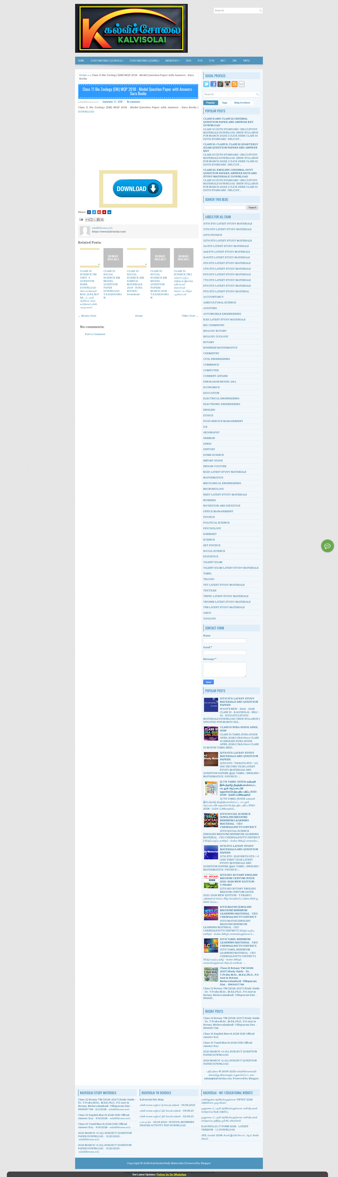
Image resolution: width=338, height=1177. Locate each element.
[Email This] (87, 220)
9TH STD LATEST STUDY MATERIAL (226, 291)
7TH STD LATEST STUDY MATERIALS (227, 280)
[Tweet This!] (94, 212)
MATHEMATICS (213, 477)
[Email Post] (81, 219)
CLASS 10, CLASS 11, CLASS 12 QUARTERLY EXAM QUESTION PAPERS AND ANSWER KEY (230, 147)
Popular (210, 102)
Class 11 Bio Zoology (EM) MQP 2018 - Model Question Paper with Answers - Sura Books (138, 91)
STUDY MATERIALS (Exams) (144, 60)
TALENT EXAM (212, 562)
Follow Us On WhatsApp (171, 1174)
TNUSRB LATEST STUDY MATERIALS (227, 601)
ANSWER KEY (172, 60)
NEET (223, 60)
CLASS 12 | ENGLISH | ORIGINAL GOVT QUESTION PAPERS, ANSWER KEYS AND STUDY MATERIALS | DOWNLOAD (230, 173)
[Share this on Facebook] (89, 212)
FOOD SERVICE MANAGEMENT (223, 421)
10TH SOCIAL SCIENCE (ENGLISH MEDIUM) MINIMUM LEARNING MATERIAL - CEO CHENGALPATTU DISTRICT (238, 820)
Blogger (254, 1078)
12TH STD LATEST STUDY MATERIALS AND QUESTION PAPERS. (239, 756)
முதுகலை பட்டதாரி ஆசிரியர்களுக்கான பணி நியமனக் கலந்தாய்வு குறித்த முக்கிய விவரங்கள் (229, 1119)
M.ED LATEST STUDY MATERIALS (224, 471)
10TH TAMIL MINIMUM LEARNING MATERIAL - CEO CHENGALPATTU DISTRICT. (239, 942)
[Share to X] (95, 220)
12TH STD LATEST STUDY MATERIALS (227, 240)
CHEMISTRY (211, 353)
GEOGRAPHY (211, 432)
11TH (200, 60)
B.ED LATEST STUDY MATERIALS (224, 319)
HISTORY (209, 449)
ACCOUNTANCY (213, 296)
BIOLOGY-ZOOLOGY (215, 336)
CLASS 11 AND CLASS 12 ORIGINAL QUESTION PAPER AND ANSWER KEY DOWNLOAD (228, 122)
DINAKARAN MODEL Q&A (219, 381)
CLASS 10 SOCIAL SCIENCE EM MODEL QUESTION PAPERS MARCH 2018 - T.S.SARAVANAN (159, 284)
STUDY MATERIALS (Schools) (107, 60)
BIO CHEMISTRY (214, 325)
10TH (188, 60)
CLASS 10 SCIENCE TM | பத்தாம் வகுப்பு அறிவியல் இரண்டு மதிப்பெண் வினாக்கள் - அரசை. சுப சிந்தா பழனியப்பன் (183, 283)
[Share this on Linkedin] (109, 212)
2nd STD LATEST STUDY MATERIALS (226, 251)
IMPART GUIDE (213, 460)
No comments (133, 102)
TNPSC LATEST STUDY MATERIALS (225, 596)
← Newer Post (87, 315)
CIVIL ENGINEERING (216, 358)
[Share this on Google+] (99, 212)
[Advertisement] (138, 141)
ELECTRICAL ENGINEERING (221, 398)
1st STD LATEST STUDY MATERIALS (226, 246)
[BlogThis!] (91, 220)
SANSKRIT (210, 534)
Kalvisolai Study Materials (166, 1163)
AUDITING (210, 308)
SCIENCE (209, 539)
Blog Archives (242, 102)
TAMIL (207, 573)
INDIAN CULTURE (215, 466)
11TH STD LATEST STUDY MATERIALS (227, 229)
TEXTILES (209, 590)
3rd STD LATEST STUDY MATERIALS (226, 257)
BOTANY (208, 342)
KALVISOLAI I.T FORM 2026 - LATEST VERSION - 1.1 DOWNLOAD (224, 1128)
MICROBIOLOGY (213, 488)
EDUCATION (211, 392)
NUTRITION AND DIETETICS (221, 505)
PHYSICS (209, 517)
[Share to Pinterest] (102, 220)
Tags (224, 102)
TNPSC (246, 60)
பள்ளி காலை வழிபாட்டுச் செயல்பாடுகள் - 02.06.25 (167, 1116)
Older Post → (190, 315)
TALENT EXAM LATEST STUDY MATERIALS (231, 567)
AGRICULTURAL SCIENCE (219, 302)
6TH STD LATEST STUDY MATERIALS (227, 274)
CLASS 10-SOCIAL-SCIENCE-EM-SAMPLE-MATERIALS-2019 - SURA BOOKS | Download (136, 283)
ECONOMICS (211, 387)
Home (81, 60)
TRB (234, 60)
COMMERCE (211, 364)
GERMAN (209, 438)
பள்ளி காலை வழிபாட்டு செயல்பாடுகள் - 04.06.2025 (167, 1105)
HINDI (207, 443)
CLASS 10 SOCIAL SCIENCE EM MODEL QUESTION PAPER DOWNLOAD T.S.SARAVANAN (112, 284)
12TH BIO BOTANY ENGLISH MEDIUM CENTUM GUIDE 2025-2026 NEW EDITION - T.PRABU (238, 879)
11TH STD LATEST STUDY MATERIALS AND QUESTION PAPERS (239, 849)
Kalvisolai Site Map (152, 1099)
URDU (207, 612)
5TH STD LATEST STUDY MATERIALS (227, 268)
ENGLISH (209, 409)
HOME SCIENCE (213, 454)
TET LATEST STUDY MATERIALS (224, 584)
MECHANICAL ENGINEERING (222, 483)
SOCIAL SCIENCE (214, 551)
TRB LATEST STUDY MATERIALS (224, 607)
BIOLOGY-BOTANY (215, 330)
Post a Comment (95, 334)
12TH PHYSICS (212, 234)
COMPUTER (211, 370)
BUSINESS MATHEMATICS (220, 347)
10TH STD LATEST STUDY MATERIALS (227, 223)
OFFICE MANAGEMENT (218, 511)
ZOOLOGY (209, 618)
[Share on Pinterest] (104, 212)
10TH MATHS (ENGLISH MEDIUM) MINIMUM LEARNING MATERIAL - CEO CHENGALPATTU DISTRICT (239, 911)
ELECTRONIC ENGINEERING (221, 404)
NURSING (209, 500)
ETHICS (208, 415)
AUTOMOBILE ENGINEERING (222, 313)
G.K (205, 426)
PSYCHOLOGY (212, 528)
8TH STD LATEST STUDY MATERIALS (227, 285)
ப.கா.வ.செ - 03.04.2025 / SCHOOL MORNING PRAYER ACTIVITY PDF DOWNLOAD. (167, 1124)
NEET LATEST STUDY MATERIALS (225, 494)
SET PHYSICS (211, 545)
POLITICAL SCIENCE (216, 522)
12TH (211, 60)
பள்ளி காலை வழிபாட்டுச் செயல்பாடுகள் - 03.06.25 (167, 1110)
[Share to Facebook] (98, 220)
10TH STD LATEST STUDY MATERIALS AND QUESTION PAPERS (239, 702)
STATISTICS (210, 556)
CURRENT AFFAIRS (215, 375)
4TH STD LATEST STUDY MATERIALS (227, 263)
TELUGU (208, 579)
